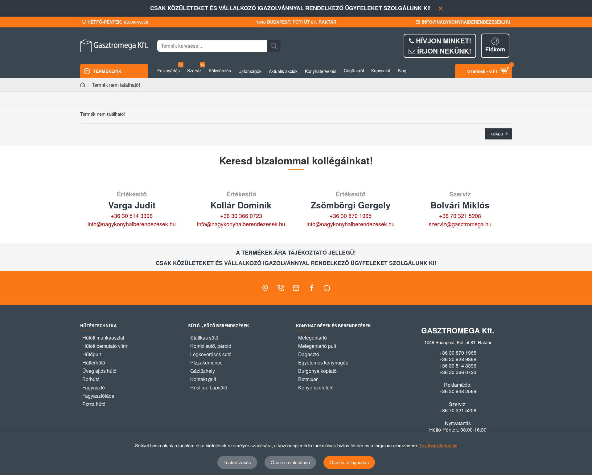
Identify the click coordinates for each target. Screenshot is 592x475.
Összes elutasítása (290, 462)
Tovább (496, 133)
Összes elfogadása (349, 462)
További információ (438, 445)
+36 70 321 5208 (460, 215)
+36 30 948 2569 (457, 391)
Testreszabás (237, 462)
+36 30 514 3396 (132, 215)
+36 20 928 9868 (457, 359)
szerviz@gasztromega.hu (460, 224)
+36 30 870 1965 (351, 215)
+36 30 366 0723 (241, 215)
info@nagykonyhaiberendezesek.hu (132, 224)
